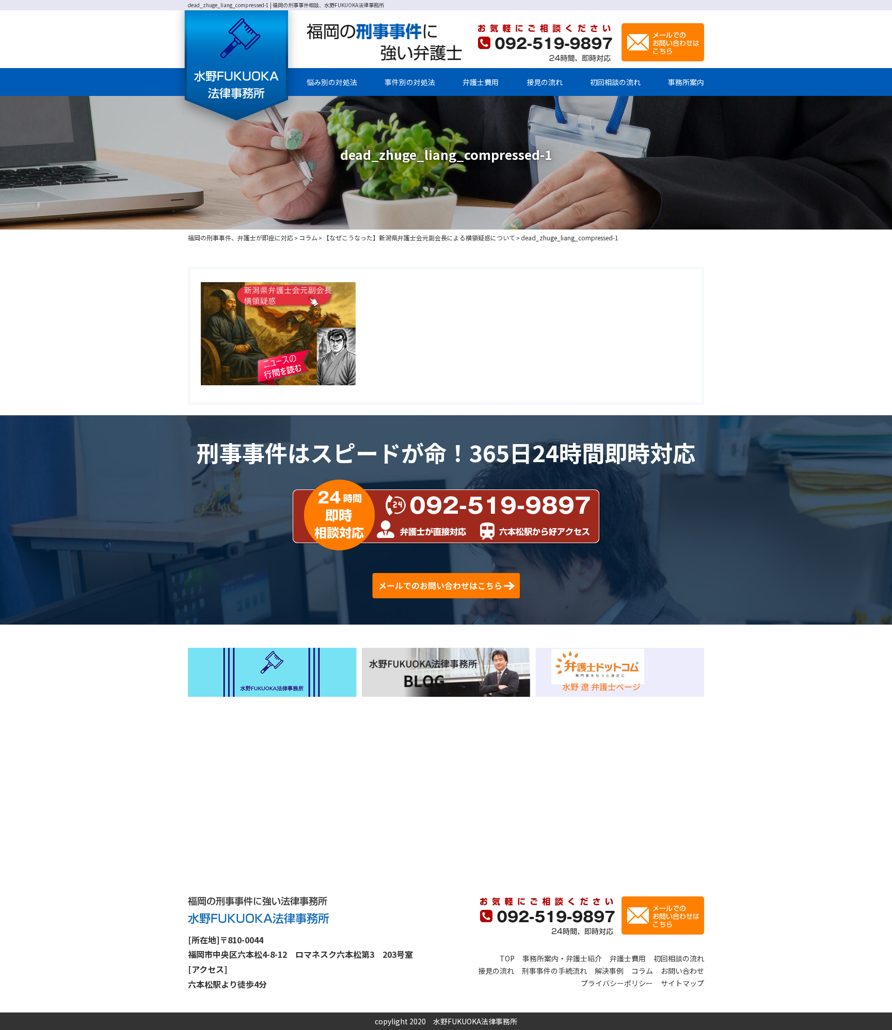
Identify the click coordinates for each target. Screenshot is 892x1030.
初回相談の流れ (615, 82)
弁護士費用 (481, 82)
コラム (642, 971)
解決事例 (609, 971)
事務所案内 (686, 82)
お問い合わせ (682, 971)
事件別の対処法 (410, 82)
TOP (507, 958)
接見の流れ (545, 82)
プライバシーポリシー (617, 983)
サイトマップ (682, 983)
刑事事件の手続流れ (554, 971)
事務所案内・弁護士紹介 (562, 958)
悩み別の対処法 (332, 82)
